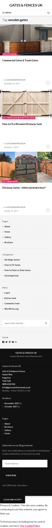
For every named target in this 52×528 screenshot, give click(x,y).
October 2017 (10, 406)
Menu (8, 12)
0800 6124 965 (8, 384)
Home (7, 232)
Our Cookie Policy (30, 525)
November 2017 (11, 403)
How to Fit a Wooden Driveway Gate (22, 124)
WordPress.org (11, 309)
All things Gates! (10, 118)
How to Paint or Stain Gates (17, 270)
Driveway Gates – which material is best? (24, 187)
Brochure (8, 242)
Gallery (7, 237)
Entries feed (10, 298)
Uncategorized (10, 54)
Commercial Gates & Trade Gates (20, 60)
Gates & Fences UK (25, 5)
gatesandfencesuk (16, 80)
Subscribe (11, 475)
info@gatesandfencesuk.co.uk (16, 387)
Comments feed (11, 303)
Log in (7, 293)
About (7, 226)
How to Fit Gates (27, 118)
